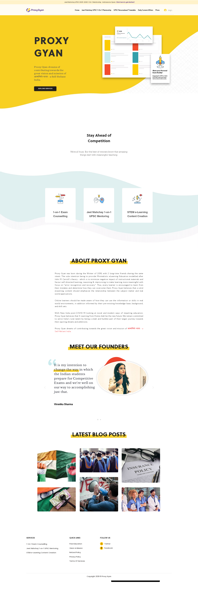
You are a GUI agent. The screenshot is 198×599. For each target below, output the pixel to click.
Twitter (107, 544)
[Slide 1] (97, 419)
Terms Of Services (77, 561)
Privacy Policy (75, 557)
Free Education (75, 544)
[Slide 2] (100, 419)
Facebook (108, 548)
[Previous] (44, 387)
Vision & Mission (76, 548)
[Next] (153, 387)
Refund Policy (75, 552)
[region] (60, 206)
